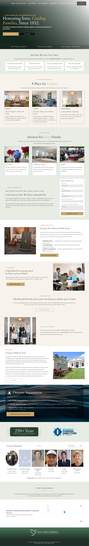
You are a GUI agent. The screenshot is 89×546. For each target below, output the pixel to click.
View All (39, 446)
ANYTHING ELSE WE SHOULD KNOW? (70, 204)
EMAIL (62, 194)
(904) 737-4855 (15, 46)
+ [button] (48, 506)
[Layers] (81, 506)
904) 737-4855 (11, 516)
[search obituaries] (81, 446)
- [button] (48, 507)
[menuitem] (12, 3)
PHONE (62, 188)
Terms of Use (44, 543)
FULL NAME (63, 183)
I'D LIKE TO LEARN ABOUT (67, 199)
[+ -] (64, 513)
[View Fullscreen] (48, 510)
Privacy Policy (37, 543)
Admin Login (51, 543)
